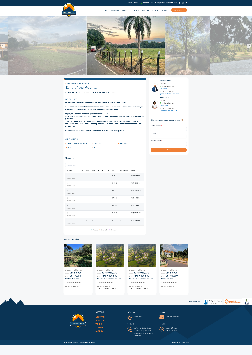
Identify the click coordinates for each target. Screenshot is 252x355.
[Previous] (3, 46)
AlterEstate (185, 342)
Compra (99, 327)
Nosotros (115, 10)
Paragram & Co (93, 342)
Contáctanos (179, 10)
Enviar (169, 150)
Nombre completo (156, 126)
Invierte (155, 10)
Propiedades (134, 10)
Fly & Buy (164, 10)
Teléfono (154, 133)
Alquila (145, 10)
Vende (124, 10)
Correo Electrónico (156, 140)
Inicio (105, 10)
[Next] (249, 46)
